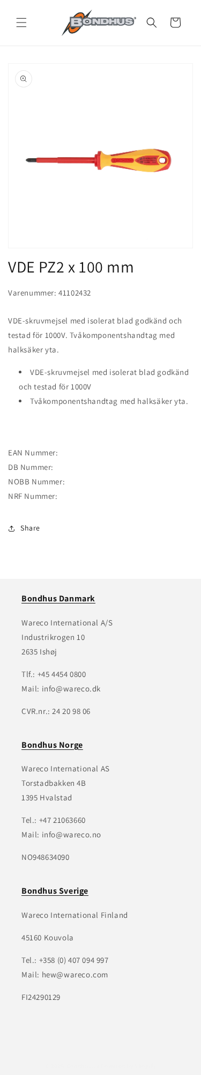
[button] (21, 22)
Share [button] (30, 528)
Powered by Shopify (128, 1066)
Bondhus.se (83, 1066)
